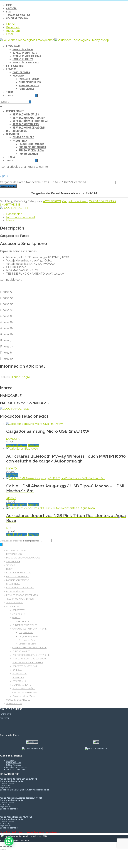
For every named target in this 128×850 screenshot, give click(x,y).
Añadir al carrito (8, 186)
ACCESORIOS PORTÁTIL (23, 688)
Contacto (11, 8)
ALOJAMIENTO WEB (16, 550)
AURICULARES (19, 674)
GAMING (16, 617)
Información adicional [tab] (20, 217)
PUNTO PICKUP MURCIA (30, 82)
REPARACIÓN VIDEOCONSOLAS (26, 56)
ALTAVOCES (18, 677)
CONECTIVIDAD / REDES (18, 700)
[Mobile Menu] (1, 106)
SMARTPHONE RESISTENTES (20, 588)
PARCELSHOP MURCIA (29, 79)
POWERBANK (19, 681)
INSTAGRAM (5, 714)
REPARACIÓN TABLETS (22, 59)
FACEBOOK (5, 718)
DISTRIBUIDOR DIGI (15, 66)
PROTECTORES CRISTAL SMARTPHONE (30, 655)
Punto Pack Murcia (29, 85)
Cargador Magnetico (28, 636)
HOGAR (9, 569)
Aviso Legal (11, 760)
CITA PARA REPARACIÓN (17, 18)
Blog (8, 11)
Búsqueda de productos (11, 541)
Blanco (15, 377)
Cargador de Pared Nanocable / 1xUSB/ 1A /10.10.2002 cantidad (43, 182)
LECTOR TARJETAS (21, 621)
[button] (9, 841)
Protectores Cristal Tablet (23, 696)
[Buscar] (1, 544)
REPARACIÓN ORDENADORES (25, 62)
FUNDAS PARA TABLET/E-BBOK (27, 662)
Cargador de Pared (75, 201)
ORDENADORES (14, 703)
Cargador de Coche (27, 644)
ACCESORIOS (52, 201)
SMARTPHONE (13, 584)
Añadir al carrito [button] (16, 445)
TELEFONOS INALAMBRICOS (20, 599)
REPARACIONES (14, 554)
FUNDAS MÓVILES (21, 651)
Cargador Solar (26, 632)
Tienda (9, 92)
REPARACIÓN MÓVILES (22, 49)
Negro (26, 377)
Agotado (12, 475)
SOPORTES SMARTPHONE (24, 666)
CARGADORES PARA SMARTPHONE (29, 629)
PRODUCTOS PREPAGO (17, 576)
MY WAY (11, 468)
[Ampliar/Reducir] (1, 846)
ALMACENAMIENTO (21, 685)
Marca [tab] (10, 220)
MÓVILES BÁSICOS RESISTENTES (22, 595)
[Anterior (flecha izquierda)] (1, 849)
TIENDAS (10, 565)
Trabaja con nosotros (18, 15)
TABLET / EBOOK (14, 602)
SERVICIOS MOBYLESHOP (18, 573)
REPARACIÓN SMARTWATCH (25, 53)
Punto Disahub (26, 89)
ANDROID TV (18, 614)
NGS (9, 528)
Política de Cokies (13, 763)
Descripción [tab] (14, 213)
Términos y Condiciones (16, 769)
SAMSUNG (13, 438)
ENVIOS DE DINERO (21, 72)
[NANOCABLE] (14, 207)
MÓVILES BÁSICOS (15, 591)
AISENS (11, 498)
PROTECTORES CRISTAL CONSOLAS (29, 659)
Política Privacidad (13, 765)
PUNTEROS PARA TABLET (24, 625)
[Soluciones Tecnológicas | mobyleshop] (54, 40)
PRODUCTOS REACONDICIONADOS (23, 558)
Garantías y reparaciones (16, 767)
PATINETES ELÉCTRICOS (17, 580)
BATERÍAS (17, 670)
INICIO (9, 5)
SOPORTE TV (18, 610)
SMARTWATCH (13, 561)
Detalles (33, 445)
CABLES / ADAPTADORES (24, 692)
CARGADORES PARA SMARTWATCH (29, 647)
